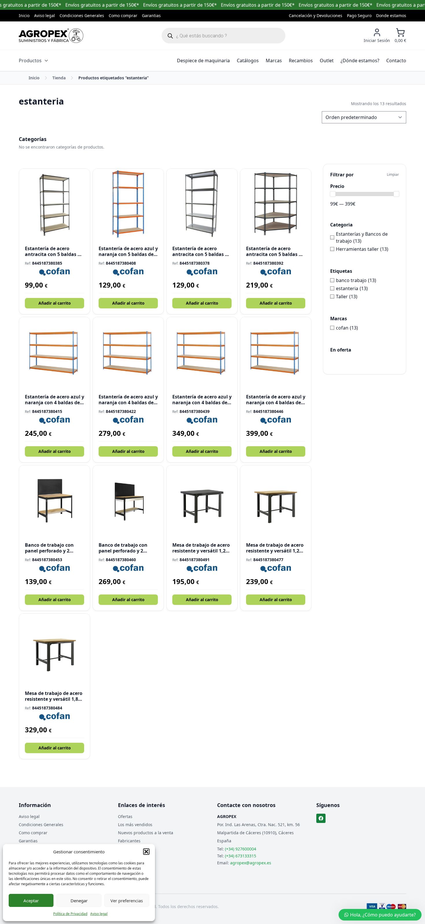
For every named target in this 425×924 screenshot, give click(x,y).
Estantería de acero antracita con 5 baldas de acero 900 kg (201, 251)
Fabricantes (129, 841)
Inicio (24, 15)
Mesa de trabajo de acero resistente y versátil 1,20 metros (201, 548)
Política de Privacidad (70, 913)
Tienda (59, 77)
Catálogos (248, 60)
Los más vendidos (135, 824)
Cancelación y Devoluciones (315, 15)
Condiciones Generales (82, 15)
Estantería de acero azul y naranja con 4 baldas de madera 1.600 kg (54, 399)
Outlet (327, 60)
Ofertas (125, 816)
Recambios (301, 60)
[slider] (333, 194)
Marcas (274, 60)
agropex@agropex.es (250, 863)
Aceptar (31, 900)
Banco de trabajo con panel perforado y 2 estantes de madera (49, 548)
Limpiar (393, 174)
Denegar (79, 900)
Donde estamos (391, 15)
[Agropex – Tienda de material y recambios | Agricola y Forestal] (51, 35)
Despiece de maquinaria (203, 60)
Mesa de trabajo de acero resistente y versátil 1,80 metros (53, 696)
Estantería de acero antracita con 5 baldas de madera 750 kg (54, 251)
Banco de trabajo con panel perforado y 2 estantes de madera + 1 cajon (125, 548)
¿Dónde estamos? (360, 60)
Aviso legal (99, 913)
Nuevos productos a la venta (145, 832)
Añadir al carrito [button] (54, 303)
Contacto (396, 60)
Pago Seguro (359, 15)
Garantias (151, 15)
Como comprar (123, 15)
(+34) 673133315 (240, 856)
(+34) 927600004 (240, 849)
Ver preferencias (126, 900)
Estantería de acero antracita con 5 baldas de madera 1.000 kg (275, 251)
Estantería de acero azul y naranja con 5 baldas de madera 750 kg (128, 251)
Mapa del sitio (131, 849)
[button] (146, 852)
